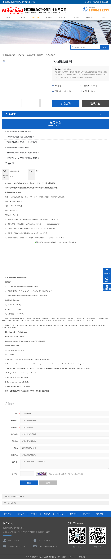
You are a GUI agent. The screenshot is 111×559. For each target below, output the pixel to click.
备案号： (65, 557)
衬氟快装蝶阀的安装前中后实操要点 (20, 131)
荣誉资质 (75, 17)
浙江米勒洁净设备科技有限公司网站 (23, 2)
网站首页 (9, 17)
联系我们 (105, 2)
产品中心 (35, 17)
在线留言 (96, 2)
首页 (14, 55)
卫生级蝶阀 (31, 55)
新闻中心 (49, 17)
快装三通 (13, 503)
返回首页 (88, 2)
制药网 (48, 532)
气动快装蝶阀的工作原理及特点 (18, 147)
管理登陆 (82, 557)
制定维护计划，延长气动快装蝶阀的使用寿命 (23, 158)
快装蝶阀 (40, 55)
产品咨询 (66, 103)
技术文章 (62, 17)
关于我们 (22, 17)
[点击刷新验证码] (41, 474)
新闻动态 (47, 514)
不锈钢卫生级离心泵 (17, 496)
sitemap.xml (73, 557)
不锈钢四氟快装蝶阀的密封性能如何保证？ (22, 142)
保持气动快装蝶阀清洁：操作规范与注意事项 (23, 153)
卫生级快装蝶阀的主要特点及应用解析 (20, 137)
